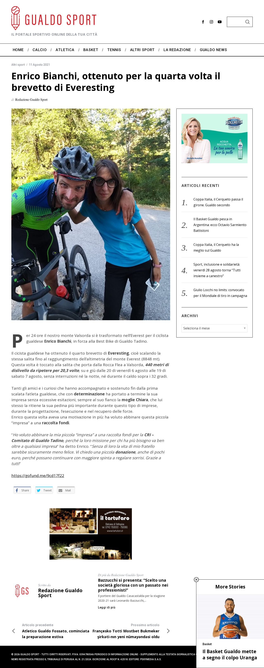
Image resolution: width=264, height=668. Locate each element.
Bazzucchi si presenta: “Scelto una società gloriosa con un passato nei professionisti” (133, 585)
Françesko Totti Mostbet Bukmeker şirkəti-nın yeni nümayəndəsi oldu (125, 631)
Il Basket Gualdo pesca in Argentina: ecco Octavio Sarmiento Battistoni (219, 225)
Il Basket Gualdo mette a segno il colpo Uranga (230, 654)
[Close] (196, 579)
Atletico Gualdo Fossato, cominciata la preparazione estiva (55, 631)
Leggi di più (106, 607)
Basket (207, 644)
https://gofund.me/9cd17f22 (37, 475)
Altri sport (18, 64)
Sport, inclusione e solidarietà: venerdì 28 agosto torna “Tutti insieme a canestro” (216, 270)
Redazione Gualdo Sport (31, 99)
